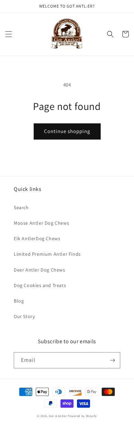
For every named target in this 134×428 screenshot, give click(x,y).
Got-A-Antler (58, 416)
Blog (19, 301)
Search (21, 207)
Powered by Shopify (82, 416)
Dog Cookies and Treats (40, 285)
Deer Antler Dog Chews (39, 270)
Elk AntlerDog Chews (37, 238)
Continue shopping (67, 131)
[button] (8, 34)
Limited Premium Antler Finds (47, 254)
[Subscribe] (112, 360)
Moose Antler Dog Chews (41, 223)
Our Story (24, 316)
